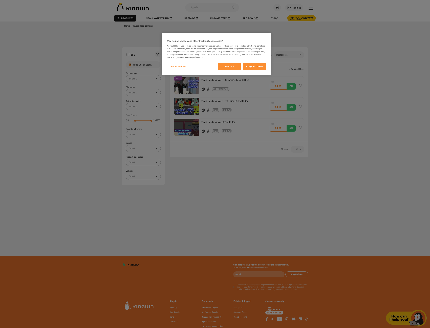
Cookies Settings (178, 66)
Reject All (229, 66)
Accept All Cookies (254, 66)
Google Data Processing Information (188, 57)
